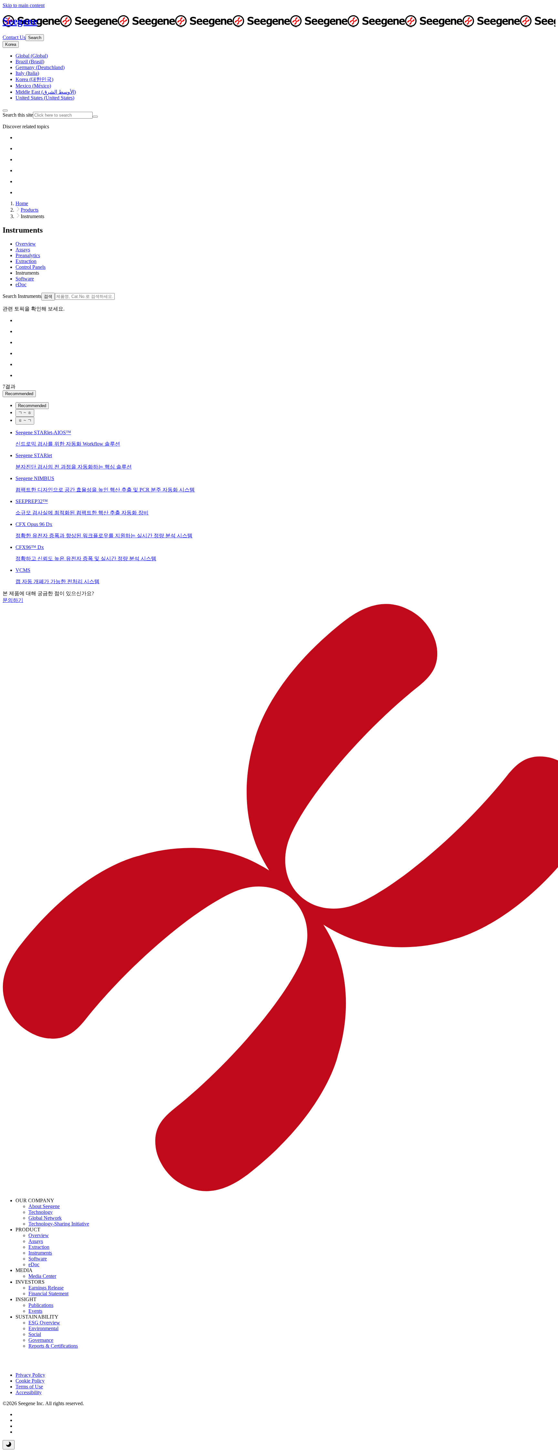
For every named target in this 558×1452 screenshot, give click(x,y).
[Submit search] (95, 117)
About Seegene (44, 1206)
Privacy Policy (30, 1375)
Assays (35, 1241)
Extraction (38, 1247)
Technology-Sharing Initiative (58, 1223)
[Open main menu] (5, 110)
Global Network (45, 1218)
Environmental (43, 1328)
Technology (40, 1212)
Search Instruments (22, 296)
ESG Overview (44, 1322)
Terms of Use (29, 1386)
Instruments (40, 1253)
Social (34, 1334)
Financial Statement (48, 1293)
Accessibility (29, 1392)
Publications (40, 1305)
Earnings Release (46, 1287)
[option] (32, 55)
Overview (38, 1235)
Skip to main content (24, 5)
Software (37, 1258)
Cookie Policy (30, 1381)
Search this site (18, 115)
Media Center (42, 1276)
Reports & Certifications (53, 1346)
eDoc (33, 1264)
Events (35, 1311)
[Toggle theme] (9, 1444)
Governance (40, 1340)
